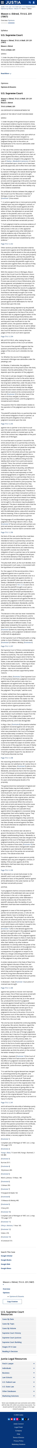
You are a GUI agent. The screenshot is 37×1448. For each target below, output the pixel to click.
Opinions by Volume (7, 8)
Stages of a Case (9, 1347)
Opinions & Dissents (8, 87)
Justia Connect (18, 1424)
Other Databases (9, 1391)
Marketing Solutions (10, 1396)
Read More (5, 73)
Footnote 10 (27, 844)
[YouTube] (12, 1419)
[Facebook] (14, 1419)
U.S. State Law (8, 1386)
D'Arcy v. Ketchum (7, 1226)
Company (18, 1430)
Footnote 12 (20, 982)
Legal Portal (18, 1427)
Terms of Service (18, 1437)
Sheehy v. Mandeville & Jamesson (17, 161)
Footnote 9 (21, 766)
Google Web (5, 1264)
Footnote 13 (21, 1056)
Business (5, 1373)
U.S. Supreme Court (28, 6)
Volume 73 (17, 8)
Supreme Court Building (12, 1342)
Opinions (11, 20)
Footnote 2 (11, 394)
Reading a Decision (10, 1351)
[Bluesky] (23, 1419)
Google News (6, 1268)
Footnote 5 (5, 642)
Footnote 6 (28, 642)
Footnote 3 (5, 524)
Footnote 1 (5, 198)
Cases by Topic (8, 1324)
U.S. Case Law (16, 6)
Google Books (6, 1260)
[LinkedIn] (9, 1419)
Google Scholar (6, 1256)
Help (18, 1434)
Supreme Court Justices (11, 1337)
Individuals (6, 1368)
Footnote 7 (17, 677)
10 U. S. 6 (20, 585)
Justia (2, 6)
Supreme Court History (11, 1333)
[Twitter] (25, 1419)
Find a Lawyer (7, 1363)
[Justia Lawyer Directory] (28, 1419)
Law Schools (7, 1377)
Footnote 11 (6, 929)
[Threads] (20, 1419)
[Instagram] (17, 1419)
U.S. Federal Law (8, 1382)
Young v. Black (5, 1153)
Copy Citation (12, 1302)
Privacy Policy (18, 1441)
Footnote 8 (16, 724)
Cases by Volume (9, 1328)
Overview (4, 20)
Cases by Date (8, 1319)
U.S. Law (8, 6)
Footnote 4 (5, 630)
